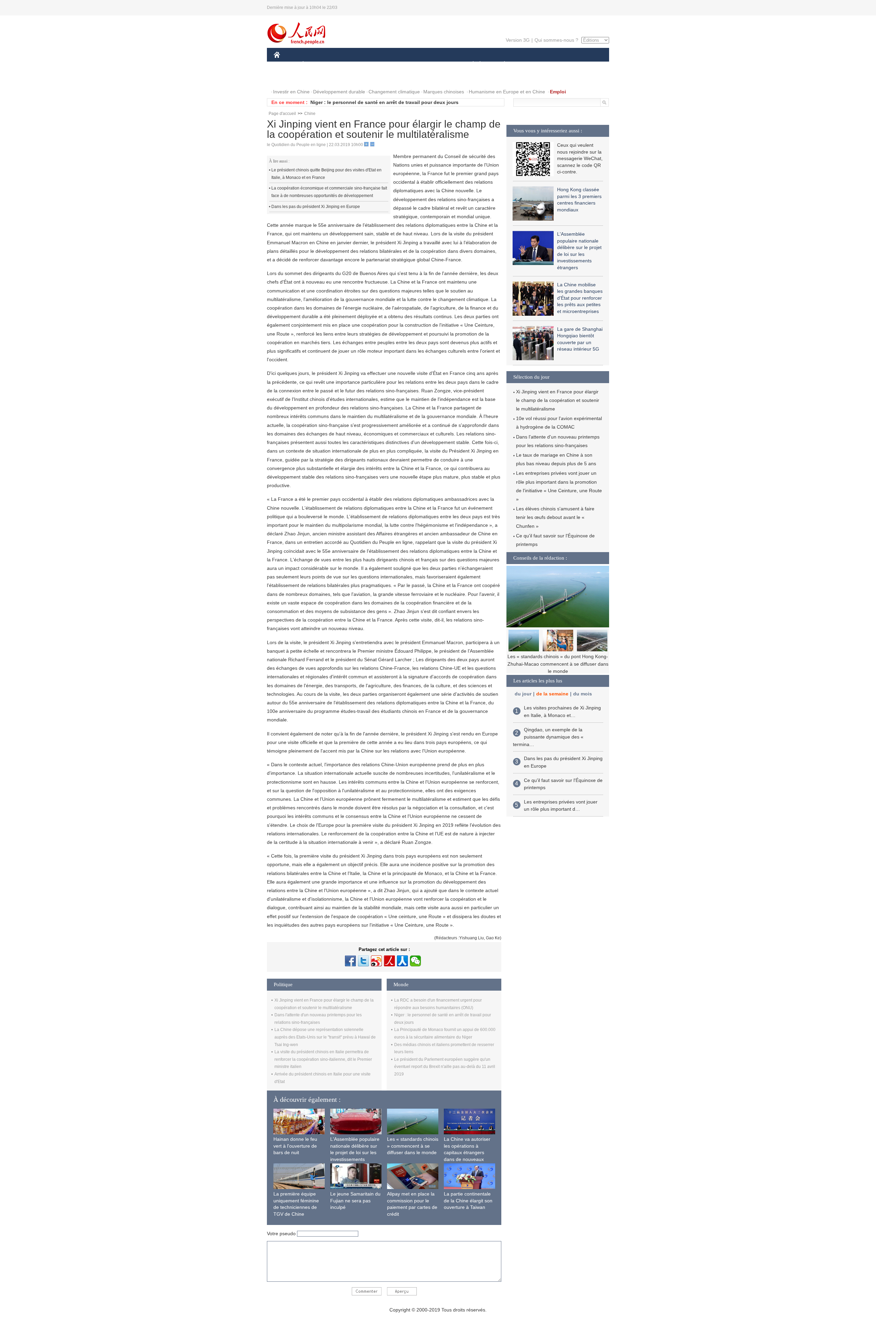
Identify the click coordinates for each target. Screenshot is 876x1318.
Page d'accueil (282, 113)
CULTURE (439, 64)
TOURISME (558, 64)
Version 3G (518, 40)
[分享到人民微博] (389, 960)
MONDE (347, 64)
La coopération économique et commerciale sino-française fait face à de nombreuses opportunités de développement (329, 192)
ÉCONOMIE (316, 64)
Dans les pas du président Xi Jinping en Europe (315, 206)
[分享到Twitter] (363, 960)
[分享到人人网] (402, 960)
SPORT (528, 64)
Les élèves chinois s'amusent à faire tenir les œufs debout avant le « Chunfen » (555, 517)
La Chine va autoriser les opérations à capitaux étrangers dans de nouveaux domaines (467, 1152)
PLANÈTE (500, 64)
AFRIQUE (377, 64)
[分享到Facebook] (350, 960)
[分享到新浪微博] (376, 960)
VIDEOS (316, 78)
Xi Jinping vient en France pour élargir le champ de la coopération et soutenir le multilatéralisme (557, 400)
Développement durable (339, 91)
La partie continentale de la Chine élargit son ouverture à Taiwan (468, 1200)
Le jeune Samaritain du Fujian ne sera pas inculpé (355, 1200)
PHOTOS (288, 78)
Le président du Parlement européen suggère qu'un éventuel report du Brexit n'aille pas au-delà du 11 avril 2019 (444, 1066)
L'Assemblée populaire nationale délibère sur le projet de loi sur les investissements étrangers (354, 1152)
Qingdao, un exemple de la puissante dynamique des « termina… (548, 737)
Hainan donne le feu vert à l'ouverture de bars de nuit (295, 1145)
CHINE (285, 64)
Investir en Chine (291, 91)
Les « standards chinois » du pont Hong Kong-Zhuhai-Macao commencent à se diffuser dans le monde (557, 664)
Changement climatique (394, 91)
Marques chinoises (443, 91)
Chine (309, 113)
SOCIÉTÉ (470, 64)
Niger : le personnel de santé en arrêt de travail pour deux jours (384, 102)
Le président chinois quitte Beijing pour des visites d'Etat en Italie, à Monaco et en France (326, 174)
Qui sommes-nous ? (556, 40)
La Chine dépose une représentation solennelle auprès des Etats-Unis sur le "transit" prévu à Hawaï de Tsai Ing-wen (325, 1037)
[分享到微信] (415, 960)
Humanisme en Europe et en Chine (507, 91)
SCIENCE (407, 64)
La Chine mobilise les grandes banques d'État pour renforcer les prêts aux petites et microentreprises (580, 298)
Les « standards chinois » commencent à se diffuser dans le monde (412, 1145)
